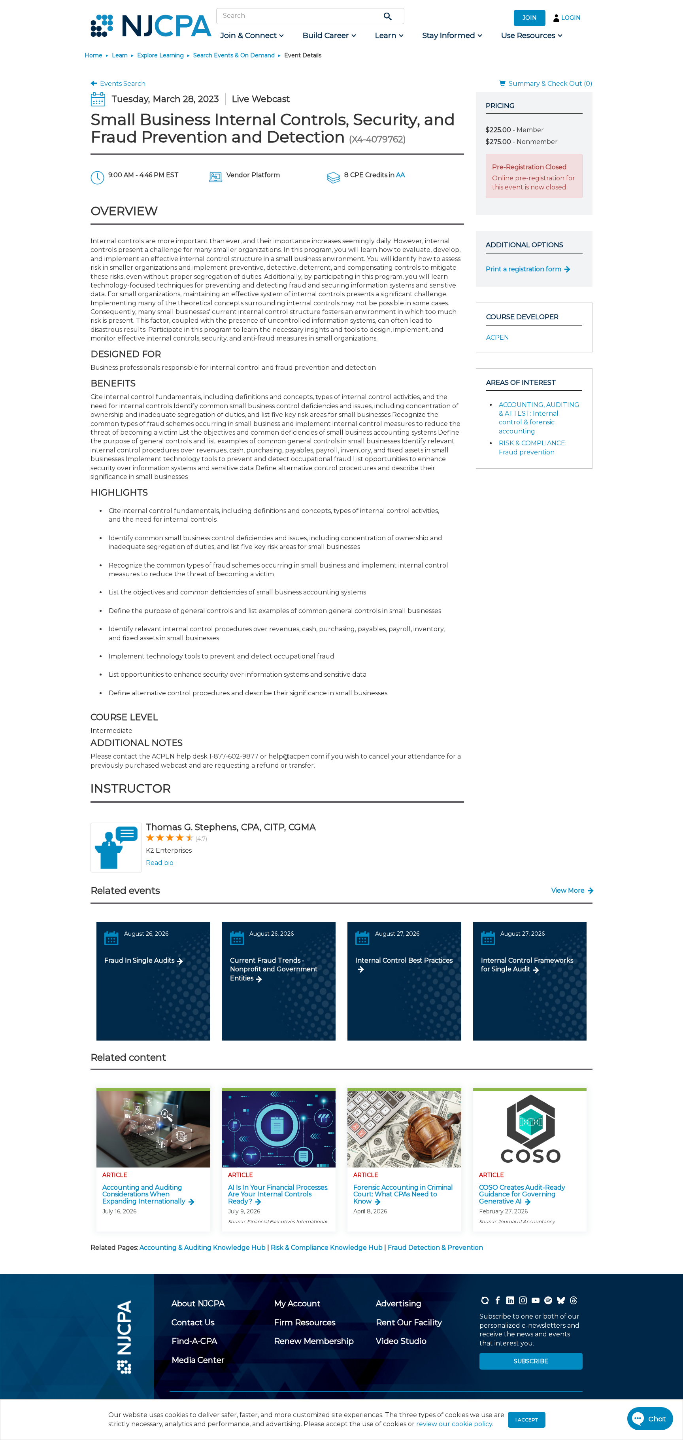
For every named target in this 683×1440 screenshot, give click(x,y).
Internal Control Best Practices (404, 960)
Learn (120, 55)
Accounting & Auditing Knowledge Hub (203, 1247)
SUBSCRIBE (531, 1361)
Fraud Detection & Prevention (435, 1247)
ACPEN (497, 337)
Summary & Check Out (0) (549, 83)
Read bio (160, 863)
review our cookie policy (454, 1424)
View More (568, 890)
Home (93, 55)
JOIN (530, 17)
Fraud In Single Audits (139, 960)
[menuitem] (252, 36)
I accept (526, 1420)
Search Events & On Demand (234, 55)
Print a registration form (523, 269)
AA (400, 175)
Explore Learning (160, 55)
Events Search (121, 83)
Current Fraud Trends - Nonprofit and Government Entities (274, 969)
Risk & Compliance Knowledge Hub (327, 1247)
